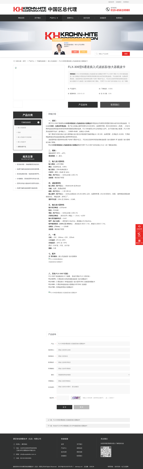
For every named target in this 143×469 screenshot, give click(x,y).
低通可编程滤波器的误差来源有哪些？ (28, 169)
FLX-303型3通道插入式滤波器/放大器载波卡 (66, 420)
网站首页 (21, 18)
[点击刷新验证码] (76, 397)
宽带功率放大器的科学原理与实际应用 (28, 183)
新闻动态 (79, 448)
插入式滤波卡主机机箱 (24, 137)
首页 (24, 61)
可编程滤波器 (41, 61)
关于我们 (38, 18)
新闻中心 (70, 18)
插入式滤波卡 (22, 142)
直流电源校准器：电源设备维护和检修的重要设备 (28, 174)
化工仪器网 (125, 466)
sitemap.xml (78, 466)
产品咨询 (83, 104)
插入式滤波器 (52, 61)
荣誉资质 (79, 452)
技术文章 (87, 18)
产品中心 (53, 18)
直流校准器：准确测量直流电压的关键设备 (28, 164)
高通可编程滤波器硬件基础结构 (27, 188)
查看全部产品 (22, 146)
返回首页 (111, 2)
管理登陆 (110, 466)
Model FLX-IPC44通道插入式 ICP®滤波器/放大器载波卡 (70, 426)
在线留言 (118, 2)
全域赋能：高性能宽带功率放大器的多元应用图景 (28, 178)
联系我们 (126, 2)
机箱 (19, 132)
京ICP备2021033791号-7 (65, 466)
